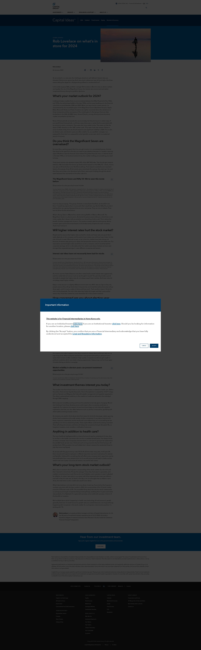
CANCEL (144, 345)
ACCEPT (154, 345)
